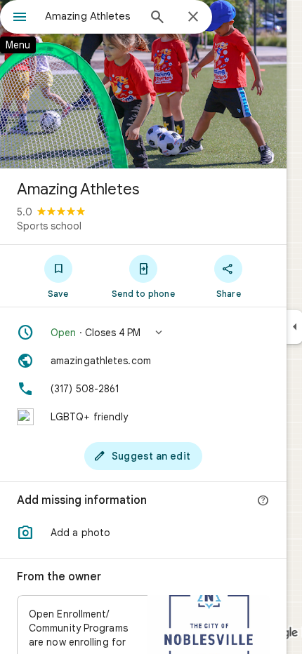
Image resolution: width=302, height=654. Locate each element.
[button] (143, 333)
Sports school (49, 226)
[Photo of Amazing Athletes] (143, 84)
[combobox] (91, 16)
